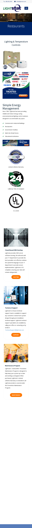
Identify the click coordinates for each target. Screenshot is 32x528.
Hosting (16, 277)
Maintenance (16, 395)
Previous (3, 24)
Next (29, 24)
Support (16, 335)
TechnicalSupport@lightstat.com (14, 330)
